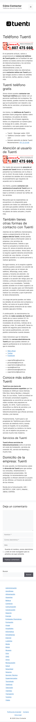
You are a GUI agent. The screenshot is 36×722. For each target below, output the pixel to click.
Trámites (9, 691)
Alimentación (10, 594)
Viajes (8, 700)
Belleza (8, 600)
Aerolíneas (9, 591)
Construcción (10, 610)
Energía (8, 616)
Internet (8, 638)
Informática (10, 632)
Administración (11, 588)
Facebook (11, 356)
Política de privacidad (14, 712)
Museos (8, 650)
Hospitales (9, 628)
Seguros (9, 672)
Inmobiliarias (10, 635)
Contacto (26, 712)
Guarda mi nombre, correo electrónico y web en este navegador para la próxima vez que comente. (19, 551)
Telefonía (9, 684)
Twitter (10, 353)
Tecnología (10, 681)
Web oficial (11, 351)
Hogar (8, 625)
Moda (8, 644)
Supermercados (11, 678)
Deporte (9, 613)
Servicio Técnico (12, 675)
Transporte (10, 694)
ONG (7, 656)
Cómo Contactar (12, 5)
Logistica (9, 641)
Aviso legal (18, 715)
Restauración (10, 663)
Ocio (7, 653)
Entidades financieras (14, 619)
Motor (8, 647)
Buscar (5, 571)
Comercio (9, 604)
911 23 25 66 (24, 142)
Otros (8, 660)
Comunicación (11, 607)
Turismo (8, 697)
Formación (9, 622)
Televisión (9, 688)
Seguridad (9, 669)
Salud (8, 666)
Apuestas (9, 597)
